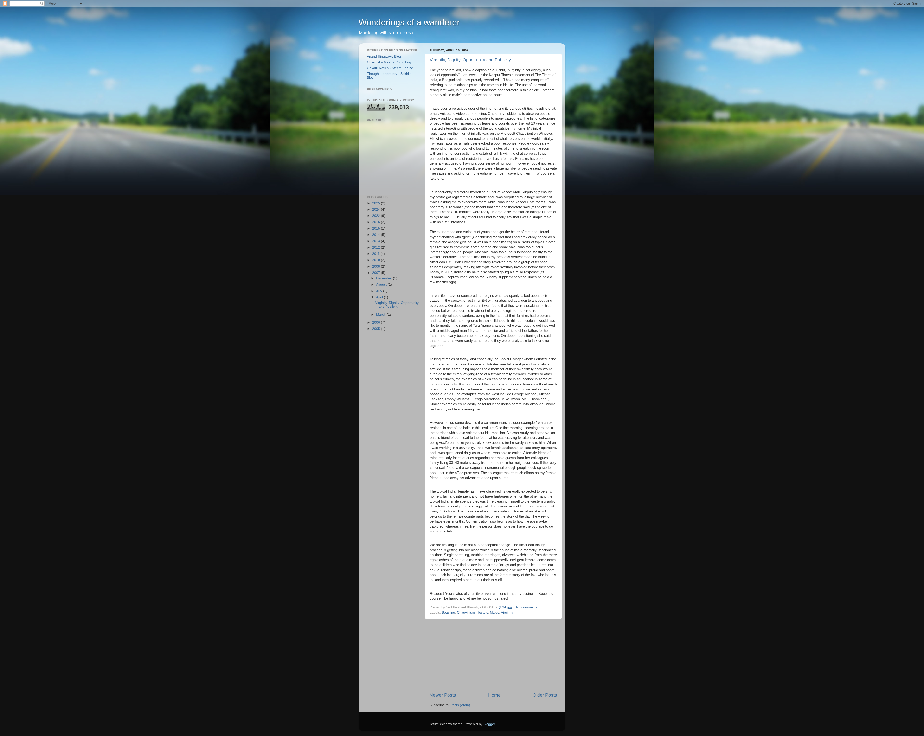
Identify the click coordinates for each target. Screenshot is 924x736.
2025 (376, 203)
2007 (376, 273)
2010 (376, 260)
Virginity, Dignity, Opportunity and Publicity (470, 60)
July (379, 291)
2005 (376, 329)
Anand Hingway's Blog (384, 56)
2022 (376, 216)
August (382, 284)
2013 (376, 241)
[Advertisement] (493, 655)
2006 (376, 322)
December (384, 278)
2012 (376, 247)
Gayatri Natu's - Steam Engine (390, 68)
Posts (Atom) (460, 705)
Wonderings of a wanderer (409, 22)
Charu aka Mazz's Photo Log (389, 62)
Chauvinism (466, 612)
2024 (376, 209)
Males (494, 612)
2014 (376, 235)
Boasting (448, 612)
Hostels (482, 612)
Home (494, 695)
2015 (376, 228)
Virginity (507, 612)
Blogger (489, 724)
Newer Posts (443, 695)
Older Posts (545, 695)
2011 (376, 254)
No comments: (527, 607)
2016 (376, 222)
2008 (376, 266)
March (381, 314)
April (380, 297)
